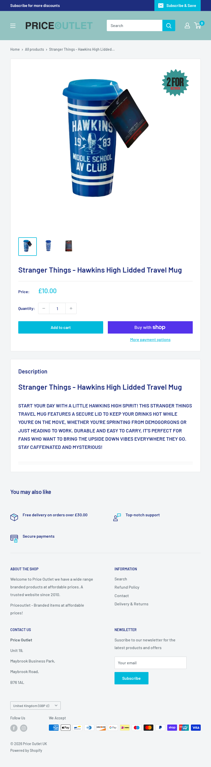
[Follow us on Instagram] (23, 728)
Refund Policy (127, 587)
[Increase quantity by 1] (71, 308)
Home (15, 49)
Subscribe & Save (181, 5)
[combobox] (134, 25)
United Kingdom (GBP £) (31, 705)
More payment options (150, 339)
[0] (198, 25)
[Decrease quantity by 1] (43, 308)
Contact (122, 595)
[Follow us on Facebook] (13, 728)
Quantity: (26, 308)
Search (121, 578)
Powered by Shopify (26, 750)
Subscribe (131, 678)
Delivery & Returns (131, 603)
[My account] (187, 25)
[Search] (168, 25)
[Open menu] (12, 26)
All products (34, 49)
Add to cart (61, 327)
